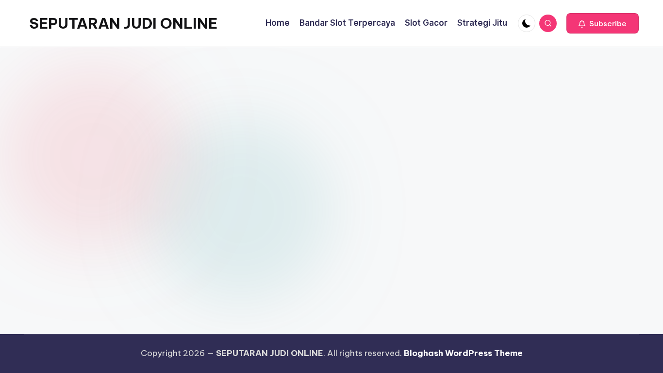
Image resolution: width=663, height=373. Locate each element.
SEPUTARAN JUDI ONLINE (123, 23)
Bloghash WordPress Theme (463, 353)
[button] (602, 23)
